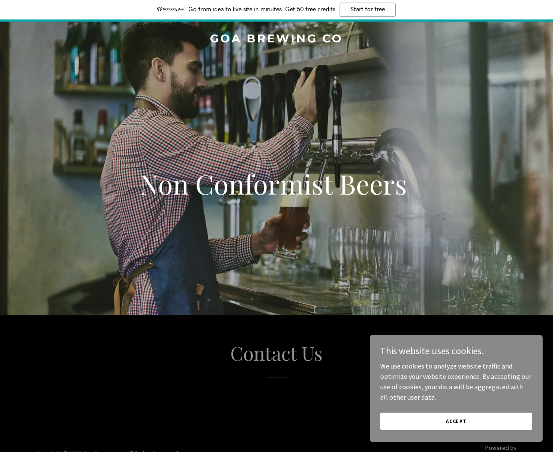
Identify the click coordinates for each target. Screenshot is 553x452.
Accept (456, 421)
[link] (276, 39)
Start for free (367, 9)
